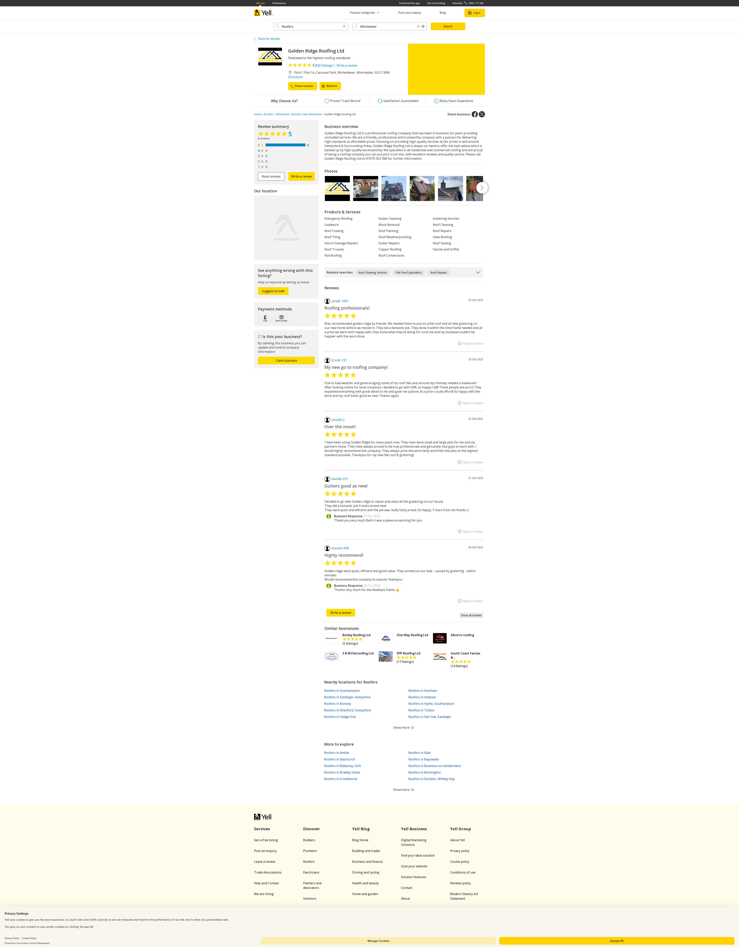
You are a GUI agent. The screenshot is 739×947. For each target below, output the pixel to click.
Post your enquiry (409, 13)
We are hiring (264, 894)
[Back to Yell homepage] (263, 13)
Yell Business (279, 3)
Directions (295, 77)
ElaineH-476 (340, 548)
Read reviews (271, 176)
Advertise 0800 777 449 (467, 3)
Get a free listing (436, 3)
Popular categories (362, 13)
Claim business (286, 360)
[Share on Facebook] (475, 114)
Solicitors (309, 898)
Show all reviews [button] (471, 615)
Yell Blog (361, 828)
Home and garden (365, 894)
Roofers (309, 861)
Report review (473, 343)
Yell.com (260, 3)
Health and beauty (365, 883)
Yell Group (460, 828)
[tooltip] (423, 26)
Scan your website (414, 866)
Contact (406, 888)
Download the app (409, 3)
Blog (443, 13)
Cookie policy (459, 861)
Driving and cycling (365, 872)
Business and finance (367, 861)
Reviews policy (460, 883)
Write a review (347, 65)
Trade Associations (268, 872)
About (405, 898)
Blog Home (360, 840)
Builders (309, 840)
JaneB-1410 (340, 301)
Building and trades (366, 851)
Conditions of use (463, 872)
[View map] (286, 227)
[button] (344, 26)
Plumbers (310, 851)
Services (262, 828)
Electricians (311, 872)
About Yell (457, 840)
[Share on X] (482, 114)
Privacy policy (459, 851)
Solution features (413, 877)
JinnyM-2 (338, 420)
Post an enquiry (265, 851)
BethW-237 (340, 479)
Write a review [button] (301, 176)
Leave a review (264, 861)
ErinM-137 (339, 360)
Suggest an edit (273, 291)
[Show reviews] (273, 135)
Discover (311, 828)
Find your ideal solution (418, 855)
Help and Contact (266, 883)
